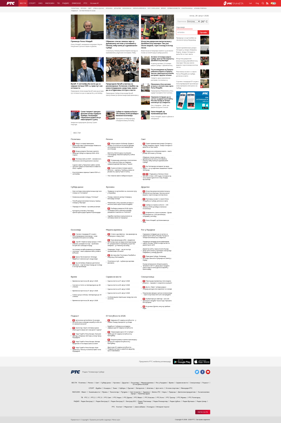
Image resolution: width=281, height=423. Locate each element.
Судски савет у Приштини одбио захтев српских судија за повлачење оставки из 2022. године (86, 166)
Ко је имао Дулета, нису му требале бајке (156, 307)
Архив (140, 403)
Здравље (146, 392)
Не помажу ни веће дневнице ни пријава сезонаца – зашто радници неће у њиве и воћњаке (86, 251)
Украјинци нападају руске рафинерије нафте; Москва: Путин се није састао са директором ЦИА (156, 243)
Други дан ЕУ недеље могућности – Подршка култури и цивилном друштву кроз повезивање (121, 349)
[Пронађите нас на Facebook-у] (202, 372)
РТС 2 (93, 397)
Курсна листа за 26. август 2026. (119, 285)
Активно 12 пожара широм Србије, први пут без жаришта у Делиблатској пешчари (162, 59)
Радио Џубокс (175, 401)
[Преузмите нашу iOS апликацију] (202, 361)
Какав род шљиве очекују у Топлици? (85, 197)
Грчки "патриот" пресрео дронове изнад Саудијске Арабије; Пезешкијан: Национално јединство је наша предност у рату (91, 116)
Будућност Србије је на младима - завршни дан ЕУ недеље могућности (120, 327)
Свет (90, 8)
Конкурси (150, 407)
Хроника (109, 8)
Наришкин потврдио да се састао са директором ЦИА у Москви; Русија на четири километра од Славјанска (162, 99)
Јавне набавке (139, 407)
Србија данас (98, 8)
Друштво (117, 8)
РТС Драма (128, 397)
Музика (105, 392)
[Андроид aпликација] (192, 100)
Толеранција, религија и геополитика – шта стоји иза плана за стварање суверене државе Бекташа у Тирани (122, 162)
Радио (65, 3)
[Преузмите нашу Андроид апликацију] (182, 361)
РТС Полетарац (194, 397)
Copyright (84, 420)
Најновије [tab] (180, 27)
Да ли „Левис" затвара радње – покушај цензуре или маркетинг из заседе (157, 288)
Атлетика (150, 388)
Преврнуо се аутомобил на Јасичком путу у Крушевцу (122, 192)
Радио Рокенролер (160, 401)
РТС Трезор (170, 397)
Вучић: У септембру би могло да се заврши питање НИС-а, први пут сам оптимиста (87, 86)
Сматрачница (187, 8)
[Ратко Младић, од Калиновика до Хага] (145, 115)
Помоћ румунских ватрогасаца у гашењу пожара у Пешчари (86, 202)
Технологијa (114, 392)
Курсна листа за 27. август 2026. (119, 281)
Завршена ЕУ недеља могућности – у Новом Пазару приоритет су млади (122, 321)
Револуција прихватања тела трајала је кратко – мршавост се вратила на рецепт (157, 282)
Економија (126, 8)
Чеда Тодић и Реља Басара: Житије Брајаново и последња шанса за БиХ (86, 342)
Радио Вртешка (189, 401)
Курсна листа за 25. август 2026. (119, 289)
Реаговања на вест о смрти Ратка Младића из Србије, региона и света (156, 200)
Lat (250, 3)
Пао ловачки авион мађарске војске (120, 176)
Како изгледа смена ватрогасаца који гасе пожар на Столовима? (87, 192)
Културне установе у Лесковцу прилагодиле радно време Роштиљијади (86, 211)
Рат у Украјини (153, 8)
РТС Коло (160, 397)
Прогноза (181, 21)
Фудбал (98, 388)
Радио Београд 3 (117, 401)
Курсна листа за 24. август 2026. (119, 293)
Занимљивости (94, 392)
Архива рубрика (200, 8)
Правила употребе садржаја (100, 420)
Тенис (115, 388)
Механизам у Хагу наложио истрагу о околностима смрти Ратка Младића (162, 86)
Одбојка (122, 388)
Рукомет (131, 388)
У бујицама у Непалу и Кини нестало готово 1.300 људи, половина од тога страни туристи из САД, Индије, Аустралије (157, 176)
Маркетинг (128, 407)
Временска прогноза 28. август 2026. (85, 281)
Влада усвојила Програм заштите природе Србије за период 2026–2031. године (85, 153)
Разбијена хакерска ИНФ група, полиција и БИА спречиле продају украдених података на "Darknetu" (120, 210)
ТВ (58, 3)
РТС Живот (138, 397)
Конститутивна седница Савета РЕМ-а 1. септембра (86, 173)
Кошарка (107, 388)
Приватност (75, 420)
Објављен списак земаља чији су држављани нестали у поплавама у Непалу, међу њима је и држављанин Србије (121, 44)
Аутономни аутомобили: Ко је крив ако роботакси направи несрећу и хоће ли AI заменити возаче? (87, 322)
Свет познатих (135, 392)
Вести (23, 3)
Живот (83, 392)
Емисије (76, 3)
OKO (40, 3)
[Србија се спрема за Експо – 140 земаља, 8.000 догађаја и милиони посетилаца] (110, 115)
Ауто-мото (159, 388)
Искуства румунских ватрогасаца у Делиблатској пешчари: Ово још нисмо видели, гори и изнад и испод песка (157, 44)
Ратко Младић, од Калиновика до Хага (159, 113)
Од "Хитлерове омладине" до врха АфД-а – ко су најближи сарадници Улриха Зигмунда (157, 168)
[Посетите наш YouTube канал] (208, 372)
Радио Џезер (201, 401)
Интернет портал (162, 407)
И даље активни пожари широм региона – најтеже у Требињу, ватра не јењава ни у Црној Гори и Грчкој (121, 170)
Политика (75, 8)
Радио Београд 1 (87, 401)
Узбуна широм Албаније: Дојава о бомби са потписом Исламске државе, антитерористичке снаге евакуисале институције (121, 146)
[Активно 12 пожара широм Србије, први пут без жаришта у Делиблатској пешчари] (145, 60)
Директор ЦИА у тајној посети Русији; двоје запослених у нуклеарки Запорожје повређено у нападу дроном (157, 250)
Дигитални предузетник (187, 392)
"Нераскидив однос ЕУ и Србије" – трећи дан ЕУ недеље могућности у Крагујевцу (121, 334)
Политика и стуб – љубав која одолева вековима (121, 262)
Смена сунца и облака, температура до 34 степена (86, 295)
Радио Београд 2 (102, 401)
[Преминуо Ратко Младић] (87, 27)
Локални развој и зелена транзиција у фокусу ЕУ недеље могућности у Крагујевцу (122, 341)
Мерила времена (139, 8)
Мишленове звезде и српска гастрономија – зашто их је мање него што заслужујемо (157, 294)
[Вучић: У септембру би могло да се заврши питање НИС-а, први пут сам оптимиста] (87, 69)
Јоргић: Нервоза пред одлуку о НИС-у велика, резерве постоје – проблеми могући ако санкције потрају (87, 243)
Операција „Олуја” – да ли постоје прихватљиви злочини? (119, 250)
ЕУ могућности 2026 (87, 11)
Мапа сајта (203, 412)
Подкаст (74, 11)
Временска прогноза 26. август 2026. (85, 300)
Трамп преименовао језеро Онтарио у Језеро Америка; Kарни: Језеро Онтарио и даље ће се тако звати (157, 145)
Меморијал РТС (186, 388)
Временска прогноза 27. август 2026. (85, 291)
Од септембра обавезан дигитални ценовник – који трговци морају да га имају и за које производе (87, 265)
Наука (164, 392)
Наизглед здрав (144, 394)
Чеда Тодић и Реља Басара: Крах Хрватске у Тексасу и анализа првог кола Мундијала (86, 349)
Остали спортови (172, 388)
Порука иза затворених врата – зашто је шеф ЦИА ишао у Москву (157, 152)
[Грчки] (75, 115)
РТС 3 (100, 397)
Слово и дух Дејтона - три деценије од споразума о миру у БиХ (122, 235)
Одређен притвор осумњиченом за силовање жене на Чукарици (120, 217)
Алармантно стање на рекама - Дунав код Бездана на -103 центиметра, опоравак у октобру (157, 214)
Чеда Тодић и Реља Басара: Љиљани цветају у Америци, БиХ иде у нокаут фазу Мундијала (86, 336)
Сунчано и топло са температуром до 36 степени (86, 286)
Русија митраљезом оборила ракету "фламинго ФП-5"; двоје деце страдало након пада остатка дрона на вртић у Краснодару (156, 266)
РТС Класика (149, 397)
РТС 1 (86, 397)
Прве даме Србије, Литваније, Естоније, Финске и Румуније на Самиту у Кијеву (157, 258)
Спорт (32, 3)
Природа (172, 392)
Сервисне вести (173, 8)
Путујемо (124, 392)
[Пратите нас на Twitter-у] (197, 372)
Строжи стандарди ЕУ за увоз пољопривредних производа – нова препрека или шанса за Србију (84, 236)
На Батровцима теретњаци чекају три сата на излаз (122, 298)
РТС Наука (117, 397)
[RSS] (267, 3)
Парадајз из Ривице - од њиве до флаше (86, 207)
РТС (85, 3)
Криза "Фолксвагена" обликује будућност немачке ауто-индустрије (85, 258)
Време (163, 8)
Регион (83, 8)
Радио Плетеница (144, 401)
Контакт (119, 407)
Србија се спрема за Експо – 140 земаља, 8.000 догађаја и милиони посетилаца (127, 114)
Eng (257, 3)
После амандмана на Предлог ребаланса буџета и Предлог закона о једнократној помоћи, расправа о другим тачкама (162, 72)
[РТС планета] (233, 3)
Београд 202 (131, 401)
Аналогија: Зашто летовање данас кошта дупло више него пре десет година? (87, 329)
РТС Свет (107, 397)
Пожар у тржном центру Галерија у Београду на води (120, 198)
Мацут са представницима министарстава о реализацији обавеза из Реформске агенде (86, 145)
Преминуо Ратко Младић (81, 41)
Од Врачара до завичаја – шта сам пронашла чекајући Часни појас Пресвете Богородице (157, 300)
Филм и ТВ (156, 392)
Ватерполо (140, 388)
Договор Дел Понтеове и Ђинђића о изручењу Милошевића (122, 256)
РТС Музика (181, 397)
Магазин (49, 3)
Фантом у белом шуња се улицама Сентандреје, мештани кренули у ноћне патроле (121, 154)
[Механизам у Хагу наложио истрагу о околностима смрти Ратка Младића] (145, 87)
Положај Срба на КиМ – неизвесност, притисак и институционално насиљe (86, 160)
